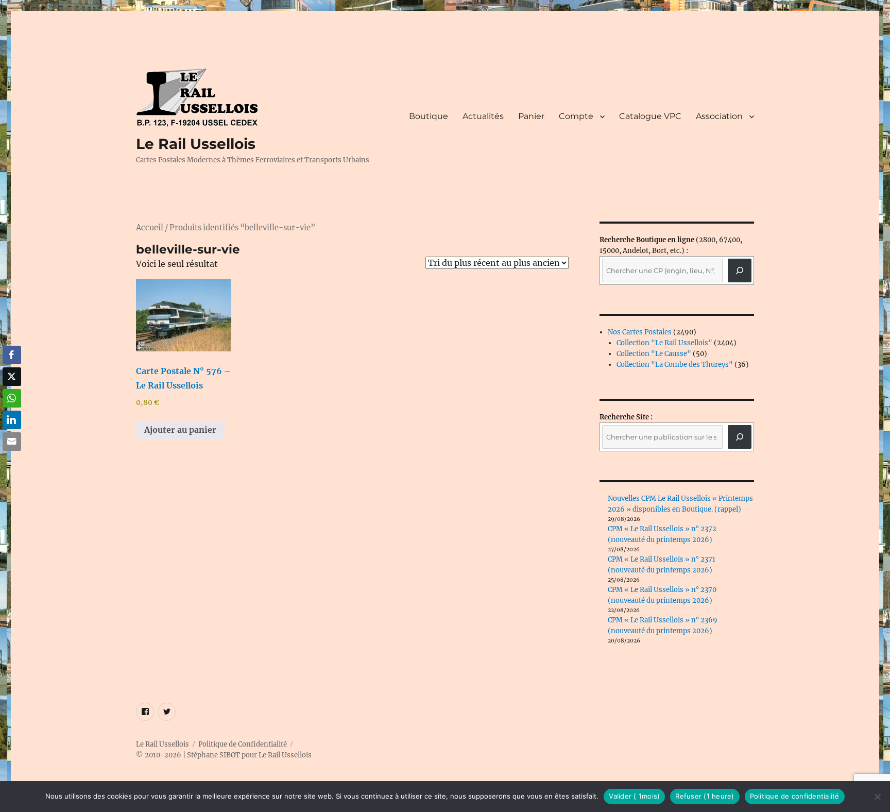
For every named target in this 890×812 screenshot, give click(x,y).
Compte (576, 116)
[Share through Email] (12, 441)
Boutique (428, 116)
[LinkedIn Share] (12, 420)
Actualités (483, 116)
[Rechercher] (739, 437)
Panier (531, 116)
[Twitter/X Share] (12, 376)
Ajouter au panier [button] (180, 430)
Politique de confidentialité (795, 796)
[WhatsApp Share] (12, 398)
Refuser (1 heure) (704, 796)
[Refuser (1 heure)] (877, 796)
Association (719, 116)
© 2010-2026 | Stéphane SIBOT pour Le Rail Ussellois (224, 755)
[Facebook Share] (12, 355)
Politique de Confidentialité (242, 744)
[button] (12, 461)
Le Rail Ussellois (195, 144)
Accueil (149, 227)
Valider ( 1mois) (634, 796)
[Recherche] (739, 270)
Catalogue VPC (650, 116)
